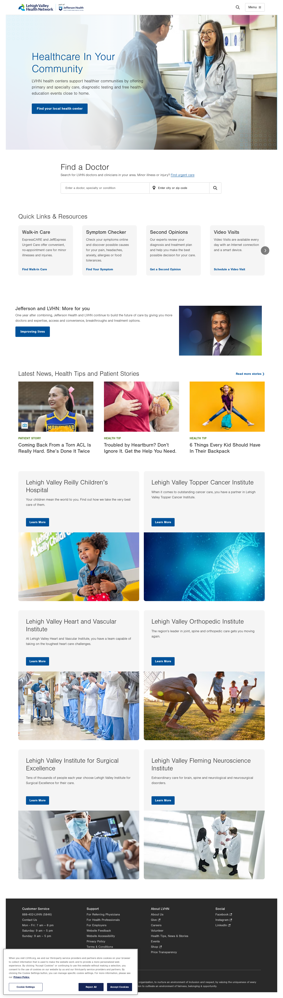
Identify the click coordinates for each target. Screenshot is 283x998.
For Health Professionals (103, 920)
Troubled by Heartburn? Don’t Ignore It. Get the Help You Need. (140, 448)
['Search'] (238, 7)
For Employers (96, 925)
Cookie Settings (26, 986)
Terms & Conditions (100, 947)
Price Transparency (164, 952)
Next (265, 250)
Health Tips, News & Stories (169, 936)
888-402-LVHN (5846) (37, 914)
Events (155, 941)
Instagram (223, 920)
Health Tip (112, 438)
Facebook (223, 915)
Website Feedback (99, 930)
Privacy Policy (96, 941)
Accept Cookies (119, 986)
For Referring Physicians (103, 914)
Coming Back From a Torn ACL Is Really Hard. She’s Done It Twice (54, 448)
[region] (70, 972)
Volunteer (157, 930)
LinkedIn (222, 926)
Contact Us (29, 920)
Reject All (91, 986)
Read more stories (248, 374)
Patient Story (29, 438)
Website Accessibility (101, 936)
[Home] (51, 7)
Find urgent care (182, 175)
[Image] (55, 407)
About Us (157, 914)
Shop (156, 947)
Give (155, 920)
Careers (156, 925)
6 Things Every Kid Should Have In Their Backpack (225, 448)
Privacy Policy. (21, 977)
